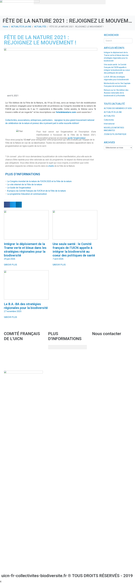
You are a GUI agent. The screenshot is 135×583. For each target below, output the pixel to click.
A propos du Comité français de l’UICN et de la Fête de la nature (36, 191)
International (109, 124)
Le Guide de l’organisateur (19, 187)
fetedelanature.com (66, 112)
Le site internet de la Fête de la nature (24, 184)
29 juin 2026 (9, 259)
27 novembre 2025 (12, 311)
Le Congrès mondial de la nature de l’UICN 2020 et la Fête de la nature (39, 181)
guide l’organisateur (76, 138)
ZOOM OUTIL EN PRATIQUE (115, 134)
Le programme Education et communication (27, 194)
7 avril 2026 (58, 259)
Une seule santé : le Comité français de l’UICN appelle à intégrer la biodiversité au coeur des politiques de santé (74, 249)
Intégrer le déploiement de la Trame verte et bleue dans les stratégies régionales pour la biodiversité (25, 249)
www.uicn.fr (9, 364)
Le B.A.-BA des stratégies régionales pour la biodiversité (26, 306)
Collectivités (109, 120)
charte (51, 166)
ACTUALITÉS (109, 116)
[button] (67, 2)
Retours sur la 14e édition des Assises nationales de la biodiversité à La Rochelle (116, 93)
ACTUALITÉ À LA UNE (113, 112)
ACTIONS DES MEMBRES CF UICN (118, 108)
